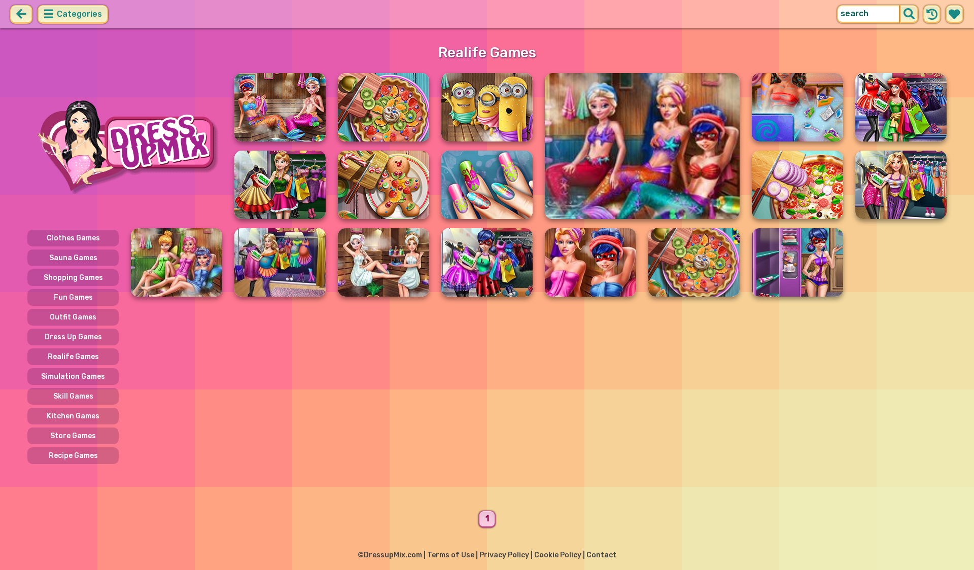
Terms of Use (450, 555)
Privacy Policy (504, 555)
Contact (601, 555)
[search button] (909, 14)
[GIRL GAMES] (124, 146)
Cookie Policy (557, 555)
